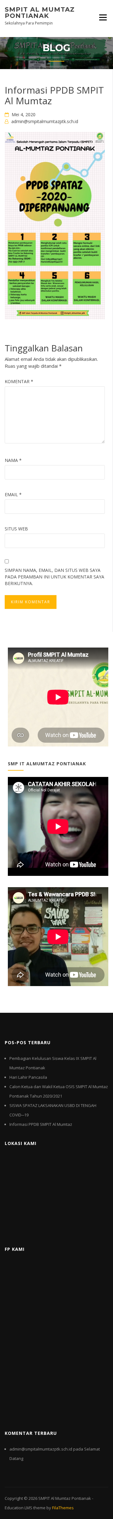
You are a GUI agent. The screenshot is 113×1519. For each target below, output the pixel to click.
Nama (13, 460)
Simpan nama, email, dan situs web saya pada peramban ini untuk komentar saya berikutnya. (54, 576)
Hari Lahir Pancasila (28, 1077)
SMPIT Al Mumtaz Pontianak (40, 12)
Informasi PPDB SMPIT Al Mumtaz (40, 1124)
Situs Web (16, 529)
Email (13, 494)
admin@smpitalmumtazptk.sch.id (44, 121)
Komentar (19, 381)
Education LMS (18, 1508)
